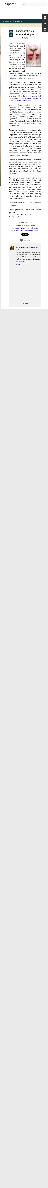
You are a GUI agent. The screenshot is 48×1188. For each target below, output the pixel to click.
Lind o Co (19, 230)
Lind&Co (18, 216)
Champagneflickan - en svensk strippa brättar (25, 34)
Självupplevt (28, 230)
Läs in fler (25, 303)
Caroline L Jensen (24, 214)
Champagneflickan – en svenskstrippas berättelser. (25, 99)
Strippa (36, 230)
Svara (18, 264)
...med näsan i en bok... (24, 247)
